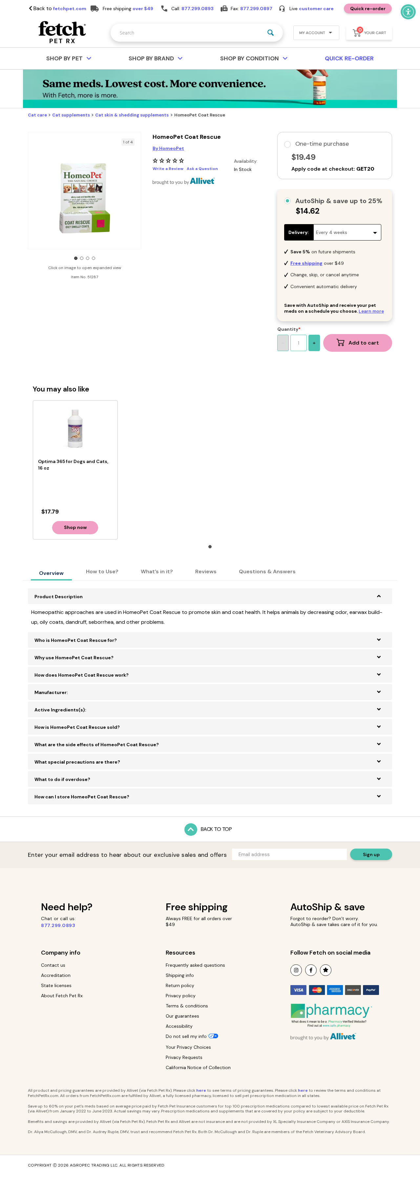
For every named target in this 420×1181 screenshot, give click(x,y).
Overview (51, 573)
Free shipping (197, 906)
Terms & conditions (187, 1006)
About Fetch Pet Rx (62, 996)
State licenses (56, 985)
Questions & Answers (267, 571)
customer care (316, 8)
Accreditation (56, 975)
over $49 (143, 8)
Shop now (75, 527)
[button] (314, 33)
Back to (59, 8)
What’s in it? (157, 571)
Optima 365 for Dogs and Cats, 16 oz (73, 464)
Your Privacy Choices (188, 1047)
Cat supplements (71, 115)
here (201, 1090)
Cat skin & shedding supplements (132, 115)
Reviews (206, 571)
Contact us (53, 965)
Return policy (180, 985)
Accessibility (179, 1026)
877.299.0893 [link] (197, 8)
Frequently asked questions (195, 965)
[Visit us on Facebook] (311, 970)
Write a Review (168, 168)
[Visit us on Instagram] (296, 970)
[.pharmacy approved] (331, 1015)
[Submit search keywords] (271, 33)
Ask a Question (202, 168)
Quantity (287, 329)
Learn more (371, 311)
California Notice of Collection (198, 1067)
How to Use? (102, 571)
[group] (84, 197)
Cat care (37, 115)
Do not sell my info (186, 1036)
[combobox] (197, 33)
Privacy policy (181, 996)
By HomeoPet (168, 148)
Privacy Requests (184, 1057)
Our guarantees (182, 1016)
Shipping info (180, 975)
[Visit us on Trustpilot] (325, 970)
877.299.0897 (256, 8)
